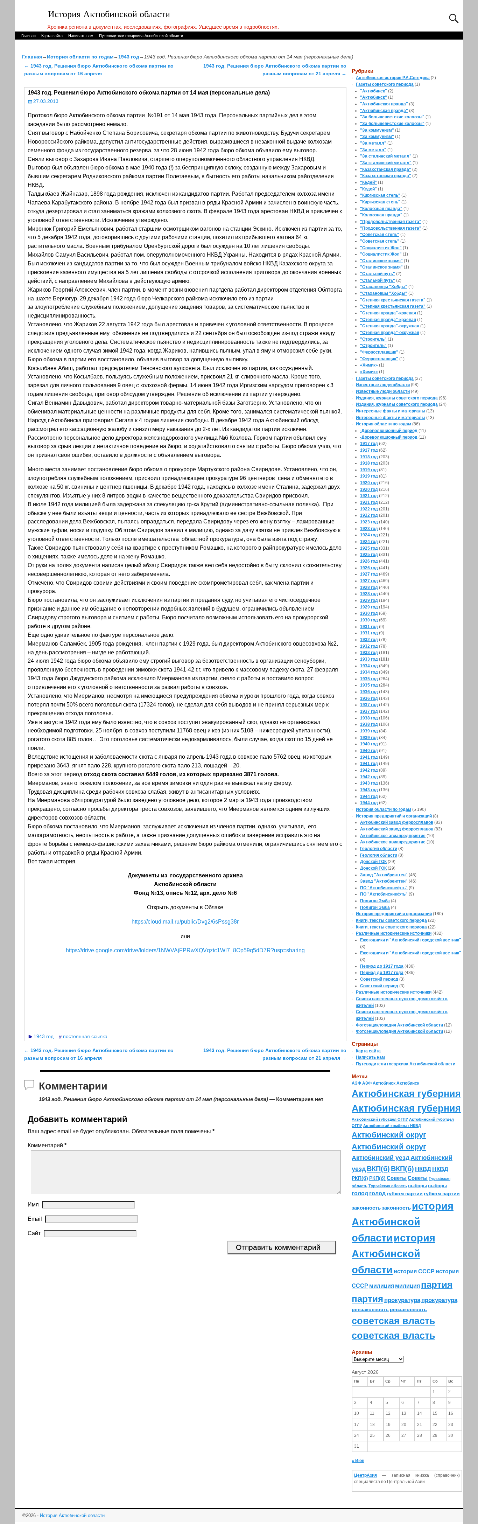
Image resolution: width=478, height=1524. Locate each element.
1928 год (369, 587)
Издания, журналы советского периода (397, 398)
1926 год (369, 561)
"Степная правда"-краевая (388, 313)
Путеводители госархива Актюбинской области (141, 36)
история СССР (414, 1271)
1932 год (369, 639)
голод (360, 1193)
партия (436, 1284)
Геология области (378, 848)
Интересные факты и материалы (390, 411)
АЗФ (356, 1083)
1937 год (369, 704)
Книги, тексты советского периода (391, 920)
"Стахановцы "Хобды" (383, 286)
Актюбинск (384, 1083)
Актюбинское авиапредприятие (393, 835)
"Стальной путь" (377, 273)
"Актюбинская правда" (384, 104)
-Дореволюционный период (388, 430)
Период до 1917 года (381, 966)
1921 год (369, 495)
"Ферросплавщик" (379, 352)
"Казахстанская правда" (385, 169)
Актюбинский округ (389, 1134)
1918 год (369, 456)
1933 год (369, 652)
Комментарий (47, 1145)
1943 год (128, 57)
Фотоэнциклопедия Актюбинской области (399, 1025)
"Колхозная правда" (381, 208)
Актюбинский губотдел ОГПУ (380, 1119)
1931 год (369, 626)
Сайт (34, 1233)
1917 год (369, 443)
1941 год (369, 757)
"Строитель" (373, 339)
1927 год (369, 574)
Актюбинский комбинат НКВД (392, 1125)
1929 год (369, 600)
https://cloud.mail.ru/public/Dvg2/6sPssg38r (185, 922)
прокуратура (402, 1299)
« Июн (358, 1460)
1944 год (369, 796)
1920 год (369, 482)
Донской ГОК (373, 861)
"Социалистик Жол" (381, 247)
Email (35, 1219)
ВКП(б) (378, 1168)
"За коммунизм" (377, 130)
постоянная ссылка (85, 1036)
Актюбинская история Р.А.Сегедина (393, 77)
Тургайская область (387, 1186)
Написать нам (80, 36)
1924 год (369, 535)
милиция (381, 1286)
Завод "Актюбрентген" (384, 874)
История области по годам (80, 57)
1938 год (369, 718)
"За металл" (373, 143)
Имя (33, 1205)
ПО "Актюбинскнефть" (384, 887)
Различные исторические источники (393, 933)
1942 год (369, 770)
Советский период (379, 979)
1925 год (369, 548)
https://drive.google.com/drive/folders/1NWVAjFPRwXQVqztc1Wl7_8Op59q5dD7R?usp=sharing (185, 950)
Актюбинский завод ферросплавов (396, 822)
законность (366, 1208)
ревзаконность (370, 1309)
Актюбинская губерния (406, 1093)
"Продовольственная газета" (390, 221)
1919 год (369, 469)
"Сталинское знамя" (381, 260)
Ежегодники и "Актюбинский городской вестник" (410, 940)
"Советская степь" (379, 234)
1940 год (369, 744)
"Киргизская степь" (380, 195)
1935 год (369, 678)
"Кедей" (368, 182)
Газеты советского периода (385, 84)
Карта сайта (52, 36)
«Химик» (369, 365)
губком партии (405, 1193)
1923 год (369, 522)
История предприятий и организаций (394, 816)
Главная (28, 36)
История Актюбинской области (109, 14)
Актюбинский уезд (380, 1157)
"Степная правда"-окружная (389, 325)
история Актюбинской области (403, 1222)
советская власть (393, 1320)
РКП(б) (360, 1178)
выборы (417, 1185)
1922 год (369, 509)
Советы (397, 1178)
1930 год (369, 613)
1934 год (369, 665)
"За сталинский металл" (386, 156)
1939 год (369, 731)
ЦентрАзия (365, 1475)
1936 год (369, 691)
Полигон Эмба (375, 900)
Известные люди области (383, 384)
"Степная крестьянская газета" (393, 300)
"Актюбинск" (373, 91)
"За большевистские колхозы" (392, 116)
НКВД (423, 1168)
